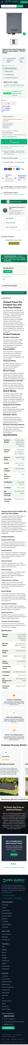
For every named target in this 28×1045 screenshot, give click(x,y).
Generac (4, 955)
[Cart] (25, 6)
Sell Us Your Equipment (7, 987)
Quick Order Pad (6, 990)
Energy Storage (6, 910)
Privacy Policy (21, 1039)
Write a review (14, 243)
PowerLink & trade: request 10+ (6, 109)
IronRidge (4, 957)
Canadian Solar (5, 966)
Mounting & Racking (7, 913)
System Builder (5, 992)
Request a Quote (6, 984)
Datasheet (8, 271)
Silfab (3, 946)
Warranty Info (5, 1006)
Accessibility (14, 1039)
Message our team (8, 1024)
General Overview (6, 298)
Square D (4, 963)
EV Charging (5, 921)
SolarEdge (4, 949)
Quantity (3, 100)
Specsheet (6, 127)
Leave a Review (6, 978)
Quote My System (8, 1027)
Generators (4, 918)
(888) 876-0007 (9, 218)
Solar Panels (5, 905)
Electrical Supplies (6, 924)
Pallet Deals (5, 937)
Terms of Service (6, 1042)
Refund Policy (23, 1042)
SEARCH (20, 6)
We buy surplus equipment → (9, 136)
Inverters (4, 907)
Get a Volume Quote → (7, 132)
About (3, 1039)
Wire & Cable (5, 927)
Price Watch (5, 976)
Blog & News (5, 995)
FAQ (3, 998)
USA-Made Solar (6, 939)
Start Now (14, 854)
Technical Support (6, 1009)
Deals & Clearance (6, 934)
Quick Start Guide (7, 124)
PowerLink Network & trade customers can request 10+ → (13, 120)
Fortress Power (5, 960)
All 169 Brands (5, 968)
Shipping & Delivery (7, 1001)
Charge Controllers (6, 916)
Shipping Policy (14, 1042)
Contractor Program (7, 981)
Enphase (4, 952)
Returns (4, 1003)
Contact (8, 1039)
